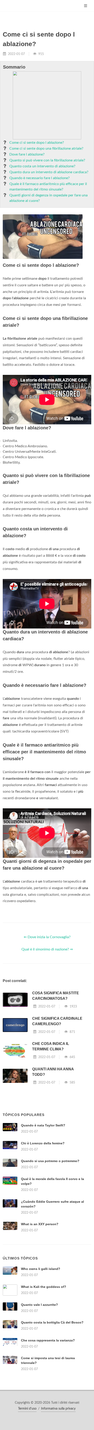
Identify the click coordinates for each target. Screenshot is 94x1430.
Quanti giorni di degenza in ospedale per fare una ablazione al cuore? (48, 198)
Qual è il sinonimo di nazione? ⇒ (47, 949)
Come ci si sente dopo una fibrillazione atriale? (46, 148)
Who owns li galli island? (40, 1269)
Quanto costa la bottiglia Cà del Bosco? (52, 1322)
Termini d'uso (27, 1408)
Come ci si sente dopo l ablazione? (36, 142)
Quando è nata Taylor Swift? (43, 1125)
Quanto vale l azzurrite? (39, 1304)
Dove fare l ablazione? (26, 154)
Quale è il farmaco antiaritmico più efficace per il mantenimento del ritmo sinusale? (48, 186)
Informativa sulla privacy (58, 1408)
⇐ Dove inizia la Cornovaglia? (47, 937)
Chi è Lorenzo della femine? (43, 1143)
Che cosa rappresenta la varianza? (48, 1340)
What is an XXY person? (39, 1224)
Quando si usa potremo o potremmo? (50, 1161)
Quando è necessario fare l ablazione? (39, 178)
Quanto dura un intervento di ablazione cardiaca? (48, 172)
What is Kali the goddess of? (43, 1287)
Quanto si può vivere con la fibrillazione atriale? (47, 160)
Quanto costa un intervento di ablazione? (42, 166)
